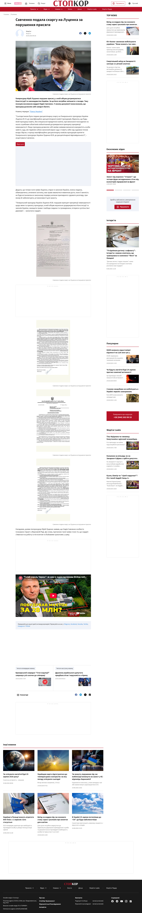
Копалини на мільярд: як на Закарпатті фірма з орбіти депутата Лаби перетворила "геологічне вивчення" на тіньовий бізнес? (122, 460)
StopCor (28, 31)
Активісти (42, 907)
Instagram (21, 626)
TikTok (27, 626)
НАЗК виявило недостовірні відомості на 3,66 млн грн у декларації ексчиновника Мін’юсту (122, 353)
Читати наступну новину (64, 668)
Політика (14, 14)
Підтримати (120, 3)
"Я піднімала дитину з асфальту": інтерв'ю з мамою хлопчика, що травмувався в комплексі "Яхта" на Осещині (122, 254)
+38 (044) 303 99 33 (123, 417)
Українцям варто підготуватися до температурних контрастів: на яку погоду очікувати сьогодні (52, 777)
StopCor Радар (107, 9)
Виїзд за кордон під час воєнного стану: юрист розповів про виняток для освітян (53, 820)
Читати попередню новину (26, 668)
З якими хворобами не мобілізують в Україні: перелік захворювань (122, 390)
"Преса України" (35, 111)
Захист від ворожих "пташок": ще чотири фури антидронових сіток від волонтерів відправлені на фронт (123, 179)
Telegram (67, 624)
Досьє (80, 9)
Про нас (42, 898)
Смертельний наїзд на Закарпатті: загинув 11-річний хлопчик (121, 62)
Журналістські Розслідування (50, 904)
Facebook (73, 624)
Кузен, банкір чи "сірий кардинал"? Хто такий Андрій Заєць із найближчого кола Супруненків (122, 478)
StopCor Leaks (92, 9)
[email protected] (21, 909)
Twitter (85, 624)
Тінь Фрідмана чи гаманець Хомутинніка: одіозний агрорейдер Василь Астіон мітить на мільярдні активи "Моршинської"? (122, 440)
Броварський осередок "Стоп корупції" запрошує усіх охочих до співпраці (32, 674)
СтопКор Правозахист (47, 901)
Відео (45, 9)
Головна (6, 14)
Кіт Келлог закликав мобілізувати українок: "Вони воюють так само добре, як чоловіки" (121, 44)
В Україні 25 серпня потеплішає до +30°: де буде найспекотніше (86, 818)
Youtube (80, 624)
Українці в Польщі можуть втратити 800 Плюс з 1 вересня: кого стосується (18, 820)
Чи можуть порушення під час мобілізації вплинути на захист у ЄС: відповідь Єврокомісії (87, 777)
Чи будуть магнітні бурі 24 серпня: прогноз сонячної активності (121, 371)
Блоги (70, 9)
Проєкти (33, 9)
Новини (57, 9)
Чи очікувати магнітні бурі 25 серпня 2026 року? (15, 775)
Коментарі (24, 695)
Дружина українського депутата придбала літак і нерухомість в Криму (71, 674)
